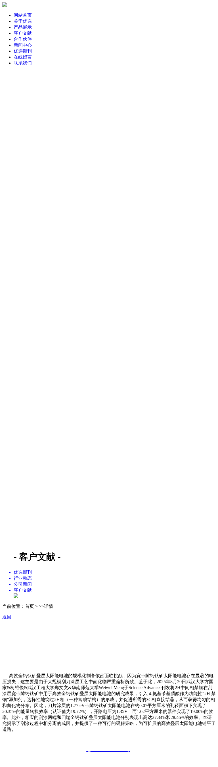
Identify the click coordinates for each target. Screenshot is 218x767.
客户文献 (23, 33)
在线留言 (23, 57)
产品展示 (23, 27)
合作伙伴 (23, 39)
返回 (6, 616)
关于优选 (23, 21)
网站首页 (23, 15)
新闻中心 (23, 45)
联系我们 (23, 63)
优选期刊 (23, 51)
